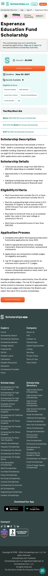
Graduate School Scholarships (8, 405)
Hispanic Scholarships (10, 447)
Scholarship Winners (9, 342)
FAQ (28, 335)
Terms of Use (32, 359)
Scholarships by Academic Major (33, 454)
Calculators (5, 359)
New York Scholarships (36, 425)
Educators (5, 366)
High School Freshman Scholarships (36, 410)
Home (3, 332)
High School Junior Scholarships (34, 396)
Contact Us (31, 339)
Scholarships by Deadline (33, 448)
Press (3, 373)
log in (36, 45)
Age (22, 10)
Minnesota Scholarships (36, 444)
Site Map (30, 352)
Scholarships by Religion (36, 458)
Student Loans (7, 356)
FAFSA (3, 352)
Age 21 (29, 10)
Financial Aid (6, 349)
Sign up (27, 45)
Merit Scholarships (8, 468)
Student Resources (9, 362)
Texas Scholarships (34, 414)
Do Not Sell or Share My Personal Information (24, 570)
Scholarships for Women (11, 450)
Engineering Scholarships (11, 492)
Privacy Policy (32, 356)
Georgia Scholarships (35, 431)
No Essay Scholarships (10, 478)
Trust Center (31, 362)
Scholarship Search (9, 335)
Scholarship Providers (10, 369)
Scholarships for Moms (10, 453)
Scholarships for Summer (11, 485)
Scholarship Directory (9, 10)
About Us (30, 332)
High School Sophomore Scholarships (32, 403)
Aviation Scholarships (10, 495)
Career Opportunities (35, 346)
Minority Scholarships (10, 443)
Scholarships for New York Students (10, 439)
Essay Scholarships (9, 475)
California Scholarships (36, 418)
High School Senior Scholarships (34, 391)
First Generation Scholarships (7, 463)
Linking (29, 349)
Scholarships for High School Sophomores (10, 399)
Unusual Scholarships (10, 482)
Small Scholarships (34, 462)
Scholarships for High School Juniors (10, 393)
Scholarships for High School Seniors (10, 388)
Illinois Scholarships (34, 428)
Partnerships (31, 342)
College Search (7, 346)
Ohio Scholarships (34, 440)
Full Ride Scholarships (10, 471)
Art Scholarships (8, 488)
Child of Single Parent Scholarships (35, 466)
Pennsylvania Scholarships (32, 436)
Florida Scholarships (35, 421)
